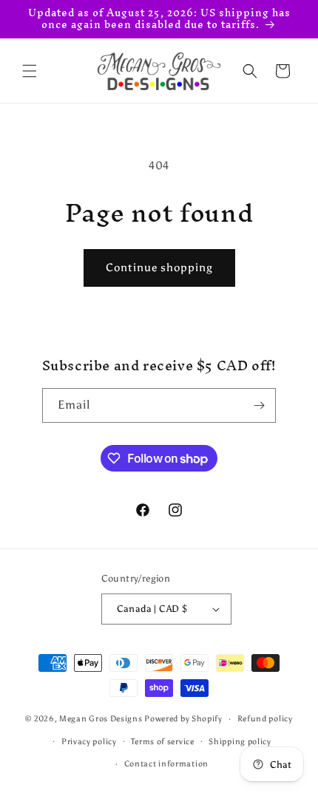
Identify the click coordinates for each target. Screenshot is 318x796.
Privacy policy (89, 741)
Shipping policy (240, 741)
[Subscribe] (259, 405)
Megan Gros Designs (101, 719)
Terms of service (162, 741)
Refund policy (265, 719)
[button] (29, 71)
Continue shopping (159, 267)
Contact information (166, 764)
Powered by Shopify (183, 719)
